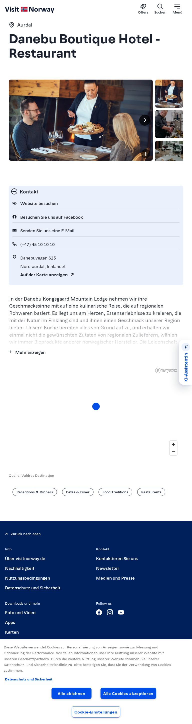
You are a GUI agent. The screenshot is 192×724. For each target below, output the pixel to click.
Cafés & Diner (78, 492)
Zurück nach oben (26, 533)
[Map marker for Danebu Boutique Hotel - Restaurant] (96, 406)
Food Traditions (115, 492)
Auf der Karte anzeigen (44, 274)
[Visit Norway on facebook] (99, 612)
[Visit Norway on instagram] (110, 612)
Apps (10, 622)
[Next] (144, 120)
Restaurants (151, 492)
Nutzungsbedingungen (27, 578)
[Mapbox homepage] (166, 370)
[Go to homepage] (37, 9)
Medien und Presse (115, 578)
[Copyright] (145, 153)
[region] (96, 411)
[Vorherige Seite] (16, 120)
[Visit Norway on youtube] (121, 612)
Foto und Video (20, 612)
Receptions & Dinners (34, 492)
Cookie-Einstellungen (95, 711)
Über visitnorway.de (25, 558)
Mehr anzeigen (30, 352)
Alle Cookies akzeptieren (128, 693)
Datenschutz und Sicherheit (32, 587)
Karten (12, 632)
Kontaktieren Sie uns (117, 558)
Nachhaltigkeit (19, 568)
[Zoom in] (173, 444)
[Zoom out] (173, 451)
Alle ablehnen (72, 693)
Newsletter (107, 568)
